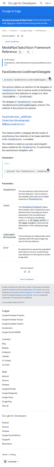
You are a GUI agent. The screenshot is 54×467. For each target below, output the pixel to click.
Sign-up (10, 23)
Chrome (5, 380)
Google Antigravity (9, 393)
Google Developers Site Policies (20, 295)
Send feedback (12, 41)
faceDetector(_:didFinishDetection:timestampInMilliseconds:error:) (16, 120)
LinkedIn (5, 356)
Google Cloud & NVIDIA (11, 332)
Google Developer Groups (12, 320)
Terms (4, 455)
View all (5, 406)
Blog (4, 344)
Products (13, 31)
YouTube (6, 365)
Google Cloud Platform (11, 435)
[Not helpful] (22, 36)
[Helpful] (18, 36)
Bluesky (5, 348)
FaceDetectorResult (32, 207)
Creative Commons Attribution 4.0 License (25, 290)
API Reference (41, 31)
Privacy (13, 455)
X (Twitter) (6, 361)
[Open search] (41, 3)
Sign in (48, 3)
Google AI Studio (9, 389)
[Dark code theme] (50, 78)
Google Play (7, 402)
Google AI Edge (11, 11)
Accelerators (7, 328)
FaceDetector (9, 90)
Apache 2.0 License (33, 292)
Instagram (6, 352)
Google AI (6, 440)
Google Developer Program (13, 315)
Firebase (5, 385)
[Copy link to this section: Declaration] (15, 157)
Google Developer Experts (12, 324)
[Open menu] (4, 3)
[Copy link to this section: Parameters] (16, 183)
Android (5, 376)
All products (7, 444)
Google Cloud (7, 397)
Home (4, 31)
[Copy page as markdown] (28, 52)
